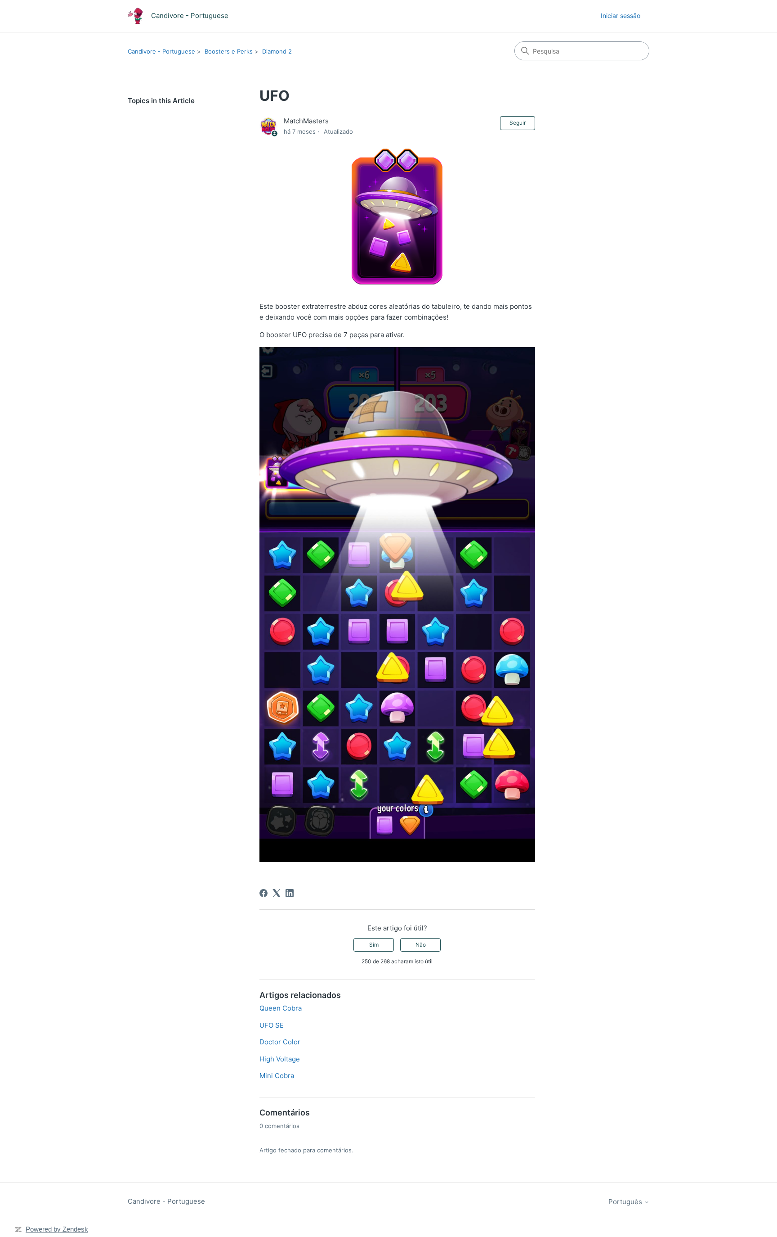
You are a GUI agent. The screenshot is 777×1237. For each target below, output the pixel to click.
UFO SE (271, 1025)
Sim (374, 944)
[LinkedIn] (290, 893)
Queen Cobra (280, 1008)
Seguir (517, 122)
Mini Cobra (276, 1075)
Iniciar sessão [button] (620, 15)
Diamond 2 (277, 51)
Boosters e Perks (229, 51)
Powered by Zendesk (57, 1229)
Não (420, 944)
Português (626, 1201)
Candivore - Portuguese (161, 51)
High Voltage (279, 1059)
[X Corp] (276, 893)
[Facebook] (263, 893)
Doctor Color (279, 1042)
